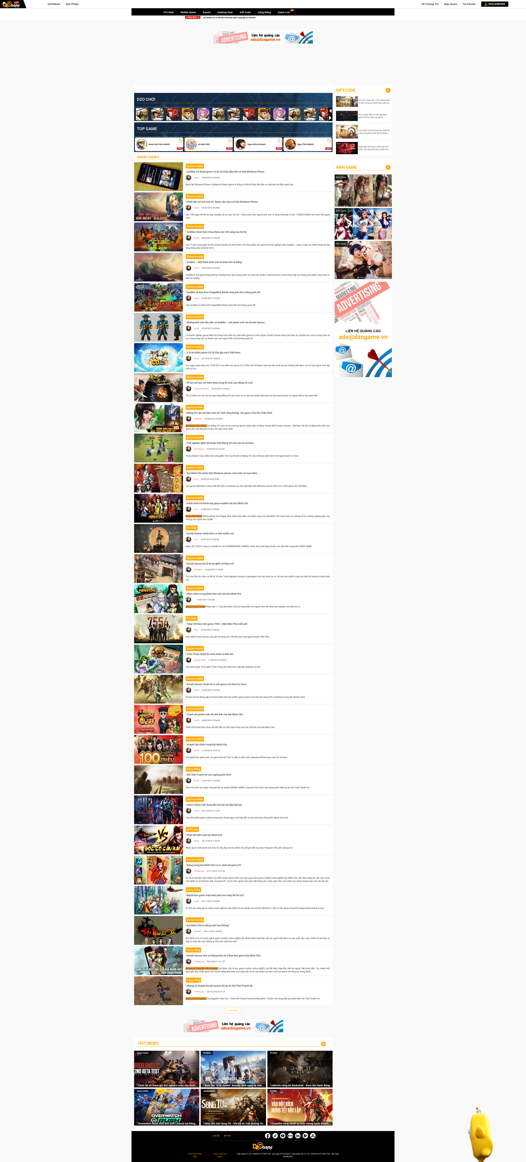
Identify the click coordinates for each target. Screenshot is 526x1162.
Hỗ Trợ (227, 1136)
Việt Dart (197, 931)
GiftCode (345, 90)
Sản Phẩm (72, 4)
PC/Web (206, 1053)
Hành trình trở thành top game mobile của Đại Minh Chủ (217, 503)
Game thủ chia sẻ (201, 389)
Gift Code (245, 12)
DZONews (54, 4)
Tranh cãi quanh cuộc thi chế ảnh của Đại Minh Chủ (215, 714)
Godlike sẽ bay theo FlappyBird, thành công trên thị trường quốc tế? (224, 292)
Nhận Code (374, 101)
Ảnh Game (346, 167)
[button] (330, 118)
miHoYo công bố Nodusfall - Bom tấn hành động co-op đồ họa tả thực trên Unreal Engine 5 (279, 18)
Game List (284, 12)
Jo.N (196, 479)
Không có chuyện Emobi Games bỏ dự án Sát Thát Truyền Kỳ (219, 985)
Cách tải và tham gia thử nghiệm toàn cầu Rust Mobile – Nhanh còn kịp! (166, 1085)
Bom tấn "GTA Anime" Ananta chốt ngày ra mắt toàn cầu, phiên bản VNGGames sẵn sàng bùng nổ (235, 1085)
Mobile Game (188, 12)
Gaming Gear (225, 12)
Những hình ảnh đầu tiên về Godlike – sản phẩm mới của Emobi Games (226, 322)
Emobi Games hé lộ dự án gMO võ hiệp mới (210, 563)
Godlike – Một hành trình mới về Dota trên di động (214, 262)
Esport (207, 12)
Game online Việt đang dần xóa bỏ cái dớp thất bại (214, 804)
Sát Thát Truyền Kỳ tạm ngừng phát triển (209, 774)
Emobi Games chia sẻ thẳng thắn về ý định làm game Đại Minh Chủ (223, 955)
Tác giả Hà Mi (199, 660)
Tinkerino (198, 419)
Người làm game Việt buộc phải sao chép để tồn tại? (215, 895)
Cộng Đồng (264, 12)
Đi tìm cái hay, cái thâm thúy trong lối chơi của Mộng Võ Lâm (220, 382)
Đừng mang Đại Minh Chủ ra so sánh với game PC (214, 865)
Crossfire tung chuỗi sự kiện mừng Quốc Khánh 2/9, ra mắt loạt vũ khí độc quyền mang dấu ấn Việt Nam (300, 1124)
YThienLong (199, 871)
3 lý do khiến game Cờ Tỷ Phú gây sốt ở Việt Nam (213, 352)
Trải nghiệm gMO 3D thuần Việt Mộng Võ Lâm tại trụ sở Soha (220, 443)
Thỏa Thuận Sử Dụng (220, 1155)
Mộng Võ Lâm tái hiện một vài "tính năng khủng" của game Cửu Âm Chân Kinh (229, 412)
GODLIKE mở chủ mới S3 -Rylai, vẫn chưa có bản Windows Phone (222, 201)
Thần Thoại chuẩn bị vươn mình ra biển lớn (210, 654)
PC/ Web (169, 12)
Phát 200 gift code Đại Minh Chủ (204, 835)
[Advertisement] (263, 65)
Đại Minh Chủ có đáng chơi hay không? (208, 925)
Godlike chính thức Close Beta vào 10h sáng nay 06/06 (216, 232)
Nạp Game (450, 4)
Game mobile (142, 1053)
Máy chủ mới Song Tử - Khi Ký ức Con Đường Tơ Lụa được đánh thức (234, 1124)
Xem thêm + (233, 1010)
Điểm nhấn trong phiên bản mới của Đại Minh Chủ (214, 593)
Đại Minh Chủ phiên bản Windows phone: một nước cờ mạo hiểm (222, 473)
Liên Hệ (216, 1136)
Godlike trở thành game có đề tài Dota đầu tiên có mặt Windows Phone (225, 171)
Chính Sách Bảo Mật (195, 1155)
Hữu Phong (199, 449)
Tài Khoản (469, 4)
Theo (196, 630)
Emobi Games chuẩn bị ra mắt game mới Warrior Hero (217, 684)
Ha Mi (196, 178)
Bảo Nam (198, 569)
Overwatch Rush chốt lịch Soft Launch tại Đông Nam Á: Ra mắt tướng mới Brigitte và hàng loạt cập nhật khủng (166, 1124)
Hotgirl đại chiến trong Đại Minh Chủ (207, 744)
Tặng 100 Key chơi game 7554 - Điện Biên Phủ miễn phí (217, 623)
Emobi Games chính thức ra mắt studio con (210, 533)
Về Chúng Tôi (430, 4)
